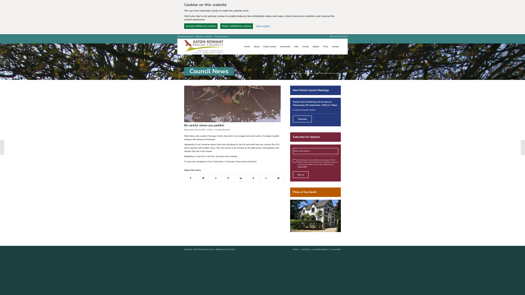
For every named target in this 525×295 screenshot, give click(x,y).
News (317, 73)
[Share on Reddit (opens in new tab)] (266, 178)
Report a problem (204, 36)
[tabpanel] (315, 216)
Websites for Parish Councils (225, 249)
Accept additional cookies (201, 26)
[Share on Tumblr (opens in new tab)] (253, 178)
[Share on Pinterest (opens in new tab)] (228, 178)
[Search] (339, 36)
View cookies (263, 26)
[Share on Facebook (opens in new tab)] (190, 178)
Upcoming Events (185, 36)
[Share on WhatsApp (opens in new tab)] (216, 178)
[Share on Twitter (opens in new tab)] (203, 178)
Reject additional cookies (236, 26)
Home (300, 73)
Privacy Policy (302, 167)
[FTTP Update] (523, 147)
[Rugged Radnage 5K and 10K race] (2, 147)
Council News (221, 36)
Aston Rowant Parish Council (204, 249)
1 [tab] (315, 234)
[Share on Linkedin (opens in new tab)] (241, 178)
